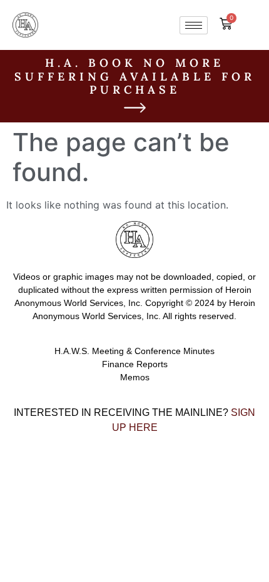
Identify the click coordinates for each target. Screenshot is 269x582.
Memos (135, 377)
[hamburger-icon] (194, 25)
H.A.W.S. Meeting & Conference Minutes (134, 351)
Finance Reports (135, 364)
